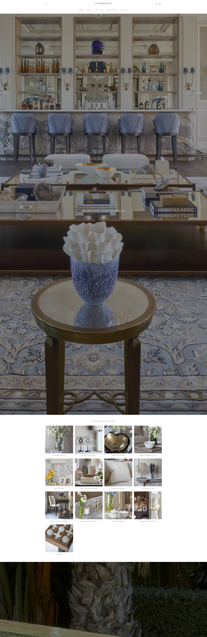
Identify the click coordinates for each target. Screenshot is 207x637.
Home (81, 10)
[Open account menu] (156, 4)
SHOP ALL (103, 217)
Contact (124, 10)
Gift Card (99, 10)
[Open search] (46, 4)
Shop (89, 10)
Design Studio (112, 10)
